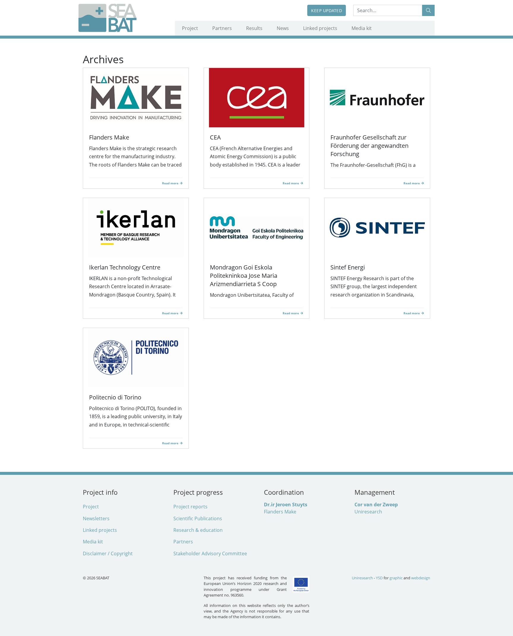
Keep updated (326, 10)
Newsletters (96, 518)
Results (254, 28)
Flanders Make (280, 511)
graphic (396, 578)
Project (190, 28)
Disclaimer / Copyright (108, 553)
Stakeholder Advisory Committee (210, 553)
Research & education (198, 530)
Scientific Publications (197, 518)
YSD (379, 578)
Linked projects (320, 28)
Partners (222, 28)
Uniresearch (368, 511)
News (283, 28)
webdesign (420, 578)
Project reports (190, 506)
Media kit (362, 28)
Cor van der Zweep (376, 504)
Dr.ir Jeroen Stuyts (285, 504)
